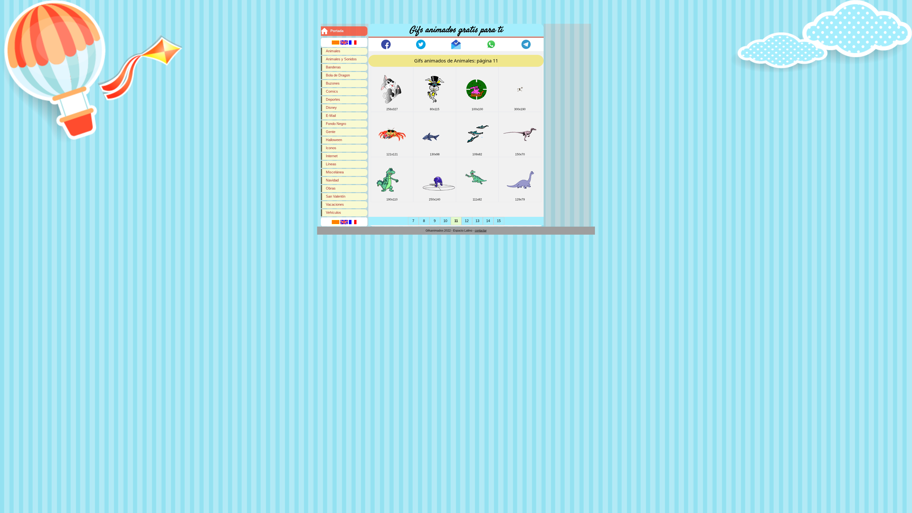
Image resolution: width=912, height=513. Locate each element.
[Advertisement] (456, 10)
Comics (332, 91)
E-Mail (331, 116)
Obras (331, 188)
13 (477, 221)
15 (499, 221)
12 (467, 221)
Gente (330, 132)
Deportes (333, 99)
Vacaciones (335, 204)
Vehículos (333, 212)
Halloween (334, 140)
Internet (331, 156)
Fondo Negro (336, 124)
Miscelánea (335, 172)
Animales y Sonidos (341, 59)
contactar (481, 230)
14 (488, 221)
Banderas (333, 67)
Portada (336, 31)
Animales (333, 51)
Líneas (331, 164)
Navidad (332, 180)
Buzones (333, 83)
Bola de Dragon (338, 75)
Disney (331, 107)
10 (445, 221)
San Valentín (335, 196)
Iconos (331, 148)
